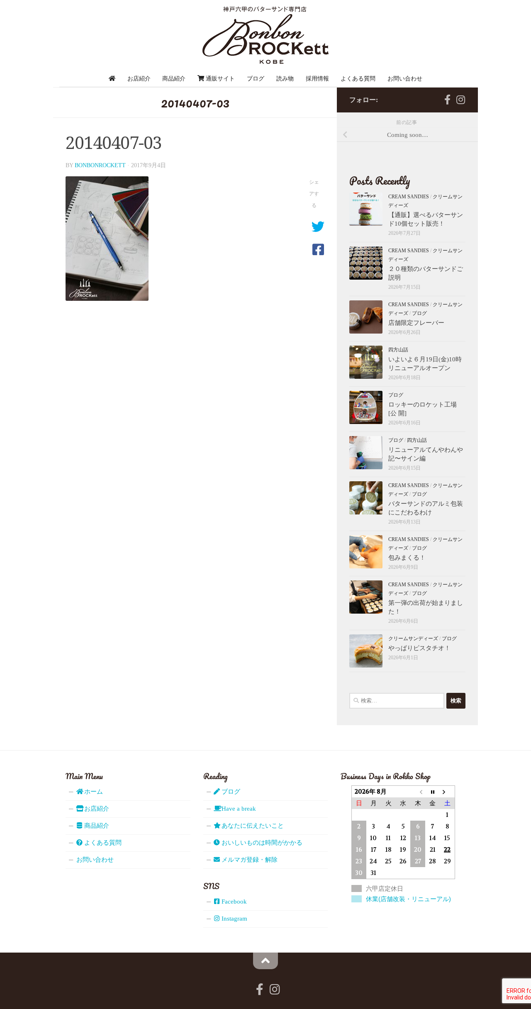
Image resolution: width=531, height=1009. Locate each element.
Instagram (233, 918)
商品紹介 (173, 78)
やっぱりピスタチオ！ (419, 648)
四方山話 (398, 350)
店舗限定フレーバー (416, 322)
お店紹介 (139, 78)
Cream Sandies (408, 197)
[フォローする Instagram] (460, 100)
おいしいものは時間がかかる (261, 842)
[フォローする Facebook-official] (447, 100)
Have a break (238, 808)
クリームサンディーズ (413, 638)
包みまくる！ (407, 557)
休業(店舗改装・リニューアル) (408, 898)
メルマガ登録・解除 (249, 859)
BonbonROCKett (100, 165)
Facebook (233, 901)
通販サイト (219, 78)
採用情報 (317, 78)
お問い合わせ (404, 78)
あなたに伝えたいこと (252, 825)
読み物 (285, 78)
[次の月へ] (447, 791)
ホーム (93, 791)
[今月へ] (432, 791)
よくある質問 (358, 78)
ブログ (255, 78)
